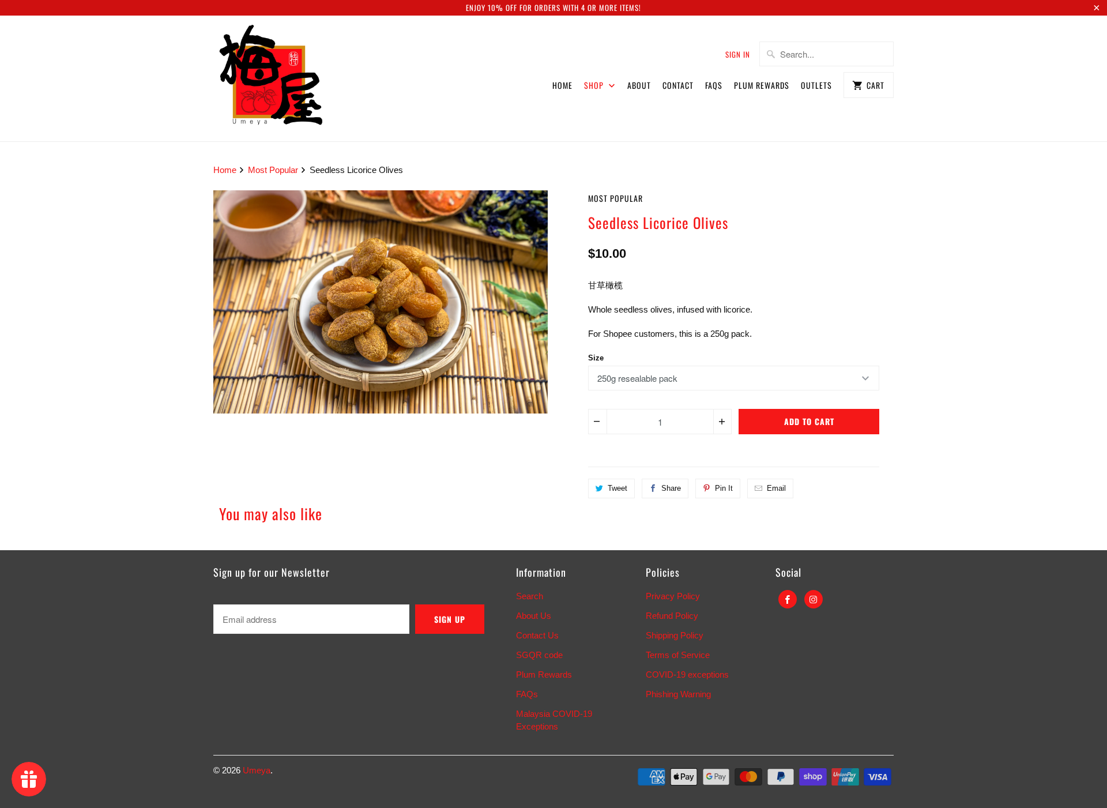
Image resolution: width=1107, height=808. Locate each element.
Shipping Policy (674, 635)
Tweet (617, 488)
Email (776, 488)
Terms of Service (678, 655)
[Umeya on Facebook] (787, 599)
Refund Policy (672, 616)
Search (529, 596)
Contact (678, 85)
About (639, 85)
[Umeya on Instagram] (813, 599)
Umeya (256, 770)
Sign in (737, 54)
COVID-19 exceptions (687, 674)
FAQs (713, 85)
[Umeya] (271, 78)
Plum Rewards (761, 85)
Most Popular (615, 198)
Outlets (816, 85)
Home (562, 85)
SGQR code (539, 655)
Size (596, 358)
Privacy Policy (673, 596)
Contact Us (537, 635)
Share (671, 488)
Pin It (724, 488)
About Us (533, 616)
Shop (595, 85)
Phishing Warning (678, 694)
